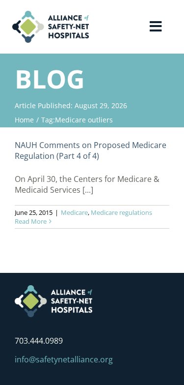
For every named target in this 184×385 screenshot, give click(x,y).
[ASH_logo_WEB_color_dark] (50, 14)
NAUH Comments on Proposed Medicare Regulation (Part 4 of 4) (90, 150)
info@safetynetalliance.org (64, 359)
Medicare (74, 212)
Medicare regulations (121, 212)
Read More (31, 221)
